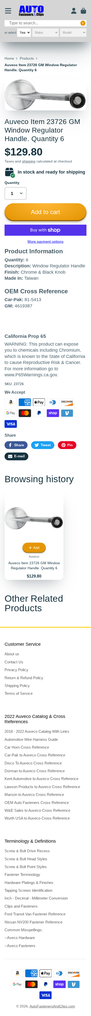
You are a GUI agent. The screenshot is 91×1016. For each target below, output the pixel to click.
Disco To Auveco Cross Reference (33, 763)
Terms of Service (19, 693)
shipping (28, 161)
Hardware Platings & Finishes (29, 882)
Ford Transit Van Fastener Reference (35, 914)
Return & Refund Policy (24, 678)
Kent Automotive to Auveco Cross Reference (41, 779)
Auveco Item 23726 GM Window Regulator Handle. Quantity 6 (34, 534)
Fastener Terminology (22, 874)
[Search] (82, 23)
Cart (83, 11)
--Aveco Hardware (20, 938)
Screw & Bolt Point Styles (26, 867)
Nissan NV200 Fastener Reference (33, 922)
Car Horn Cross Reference (27, 747)
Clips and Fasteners (21, 906)
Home (9, 58)
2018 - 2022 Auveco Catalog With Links (37, 731)
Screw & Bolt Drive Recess (27, 851)
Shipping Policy (17, 685)
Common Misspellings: (23, 930)
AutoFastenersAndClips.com (52, 1006)
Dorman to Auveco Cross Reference (35, 771)
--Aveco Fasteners (20, 946)
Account (74, 11)
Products (27, 58)
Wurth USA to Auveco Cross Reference (37, 818)
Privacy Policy (16, 670)
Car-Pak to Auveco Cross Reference (35, 755)
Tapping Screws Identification (28, 890)
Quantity (12, 183)
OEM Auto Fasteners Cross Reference (37, 802)
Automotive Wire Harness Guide (31, 739)
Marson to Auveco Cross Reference (34, 794)
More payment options (45, 241)
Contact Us (14, 662)
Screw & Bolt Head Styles (26, 859)
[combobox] (45, 23)
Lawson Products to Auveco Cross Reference (42, 787)
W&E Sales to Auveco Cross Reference (37, 810)
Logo (31, 11)
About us (12, 654)
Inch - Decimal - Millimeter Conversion (36, 898)
